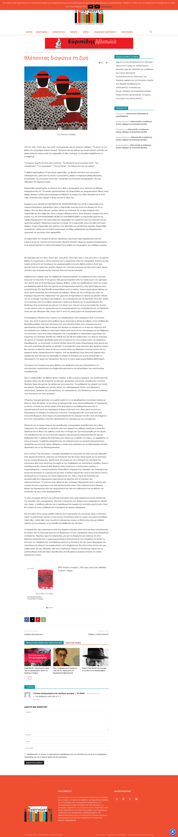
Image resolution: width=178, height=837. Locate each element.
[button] (151, 32)
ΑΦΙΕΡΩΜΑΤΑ (41, 32)
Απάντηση (36, 699)
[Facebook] (26, 619)
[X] (32, 619)
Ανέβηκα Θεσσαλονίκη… (34, 634)
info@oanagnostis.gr (77, 825)
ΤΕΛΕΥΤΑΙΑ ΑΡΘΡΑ (73, 643)
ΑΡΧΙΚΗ (29, 32)
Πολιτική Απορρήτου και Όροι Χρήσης (141, 835)
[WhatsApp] (43, 619)
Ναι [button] (90, 7)
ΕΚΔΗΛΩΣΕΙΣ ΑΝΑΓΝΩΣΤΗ (105, 32)
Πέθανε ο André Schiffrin (98, 634)
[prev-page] (25, 677)
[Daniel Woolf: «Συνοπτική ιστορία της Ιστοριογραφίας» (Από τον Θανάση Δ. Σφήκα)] (37, 657)
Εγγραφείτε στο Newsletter (117, 835)
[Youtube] (136, 799)
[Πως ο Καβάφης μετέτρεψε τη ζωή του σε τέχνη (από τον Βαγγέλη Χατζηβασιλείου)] (66, 657)
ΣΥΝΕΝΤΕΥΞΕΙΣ (59, 32)
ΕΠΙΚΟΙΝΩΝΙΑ (127, 32)
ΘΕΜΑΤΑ (73, 32)
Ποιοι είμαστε (100, 835)
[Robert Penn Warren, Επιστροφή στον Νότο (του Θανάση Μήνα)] (95, 657)
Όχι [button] (97, 7)
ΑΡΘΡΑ (86, 32)
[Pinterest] (37, 619)
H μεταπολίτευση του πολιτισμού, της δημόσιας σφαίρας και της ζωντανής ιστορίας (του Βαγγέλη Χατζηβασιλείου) (134, 80)
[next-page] (29, 677)
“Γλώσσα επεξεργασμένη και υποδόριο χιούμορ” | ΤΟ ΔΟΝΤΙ (59, 693)
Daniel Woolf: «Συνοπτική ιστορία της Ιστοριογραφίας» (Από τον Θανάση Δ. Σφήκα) (36, 670)
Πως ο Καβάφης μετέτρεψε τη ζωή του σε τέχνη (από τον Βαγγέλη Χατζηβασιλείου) (65, 670)
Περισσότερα (70, 820)
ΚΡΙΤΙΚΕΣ (48, 52)
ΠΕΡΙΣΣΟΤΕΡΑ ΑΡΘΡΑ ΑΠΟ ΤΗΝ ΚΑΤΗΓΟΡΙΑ (44, 643)
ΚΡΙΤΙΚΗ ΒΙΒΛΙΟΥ (37, 52)
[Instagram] (123, 799)
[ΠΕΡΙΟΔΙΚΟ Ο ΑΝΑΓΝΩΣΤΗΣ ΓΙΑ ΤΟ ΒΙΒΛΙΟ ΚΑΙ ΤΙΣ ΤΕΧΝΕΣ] (89, 16)
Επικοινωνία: (63, 825)
